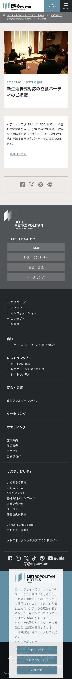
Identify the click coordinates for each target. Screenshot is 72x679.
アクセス (12, 451)
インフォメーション (23, 313)
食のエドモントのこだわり (27, 369)
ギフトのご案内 (20, 364)
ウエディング (16, 427)
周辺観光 (12, 446)
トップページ (16, 301)
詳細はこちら (18, 154)
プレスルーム (15, 488)
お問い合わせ (15, 504)
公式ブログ (56, 15)
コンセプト (18, 319)
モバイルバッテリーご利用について (33, 345)
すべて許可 (37, 649)
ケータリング (36, 277)
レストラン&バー (19, 357)
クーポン (12, 509)
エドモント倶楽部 (18, 530)
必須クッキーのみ (37, 659)
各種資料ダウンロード (21, 498)
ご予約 (52, 5)
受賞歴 (15, 324)
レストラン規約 (20, 374)
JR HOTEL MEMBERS (20, 524)
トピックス (18, 308)
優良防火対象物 (16, 514)
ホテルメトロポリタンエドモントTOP (25, 15)
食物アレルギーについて (22, 400)
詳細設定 (37, 669)
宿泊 (36, 247)
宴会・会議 (36, 267)
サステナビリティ (19, 471)
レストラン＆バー (36, 257)
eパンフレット (16, 493)
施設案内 (12, 440)
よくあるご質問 (16, 482)
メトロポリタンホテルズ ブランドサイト (32, 540)
